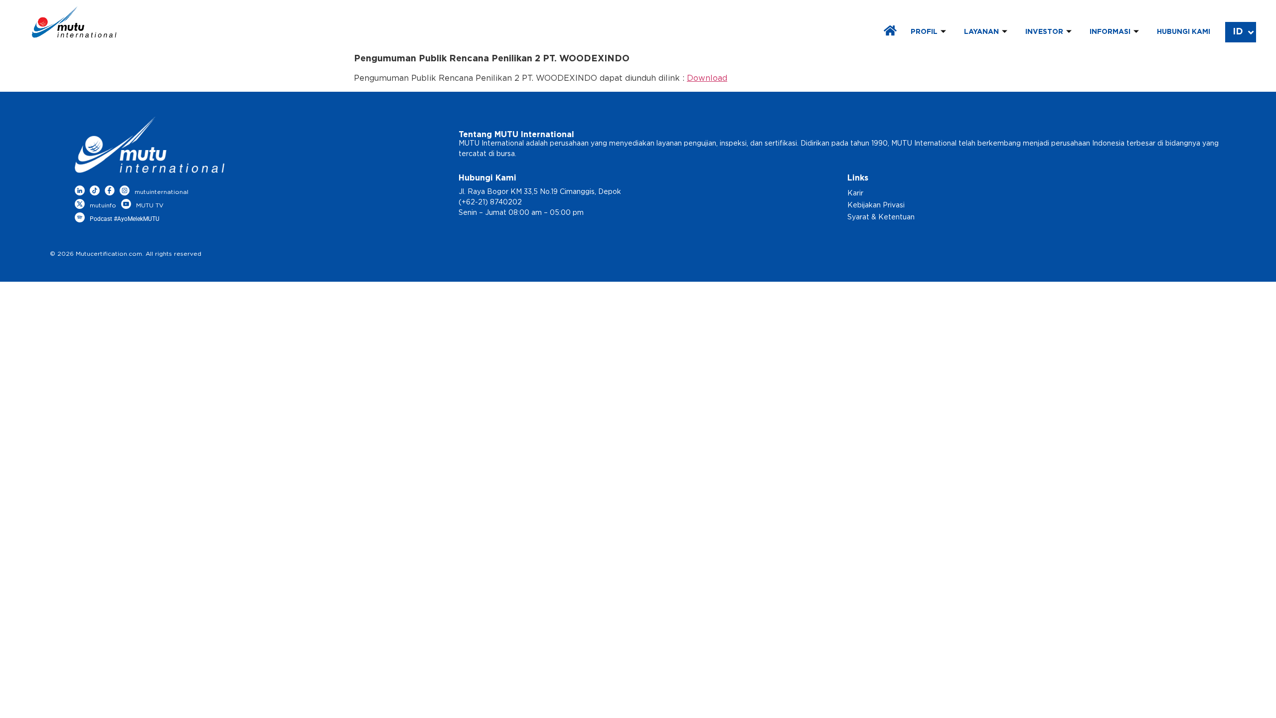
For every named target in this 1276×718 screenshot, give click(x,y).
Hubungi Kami (1183, 31)
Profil (924, 31)
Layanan (981, 31)
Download (707, 78)
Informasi (1110, 31)
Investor (1044, 31)
